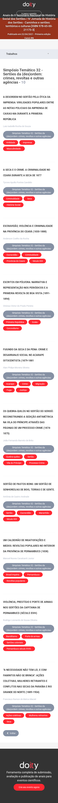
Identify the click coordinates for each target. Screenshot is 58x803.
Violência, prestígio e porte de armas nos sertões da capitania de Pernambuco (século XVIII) (28, 607)
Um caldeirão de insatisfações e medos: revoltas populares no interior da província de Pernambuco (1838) (29, 546)
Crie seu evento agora (29, 787)
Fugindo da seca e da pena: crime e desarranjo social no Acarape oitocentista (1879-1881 (25, 355)
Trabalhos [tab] (11, 53)
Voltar (13, 733)
